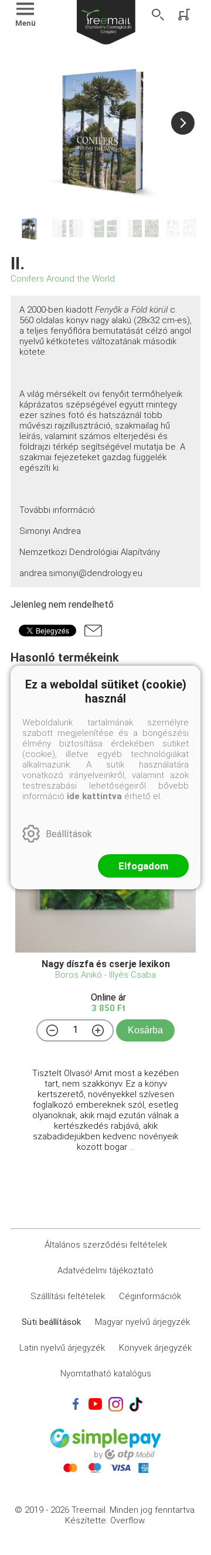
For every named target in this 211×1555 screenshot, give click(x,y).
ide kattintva (94, 796)
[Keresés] (158, 14)
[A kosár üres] (185, 14)
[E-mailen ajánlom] (93, 630)
